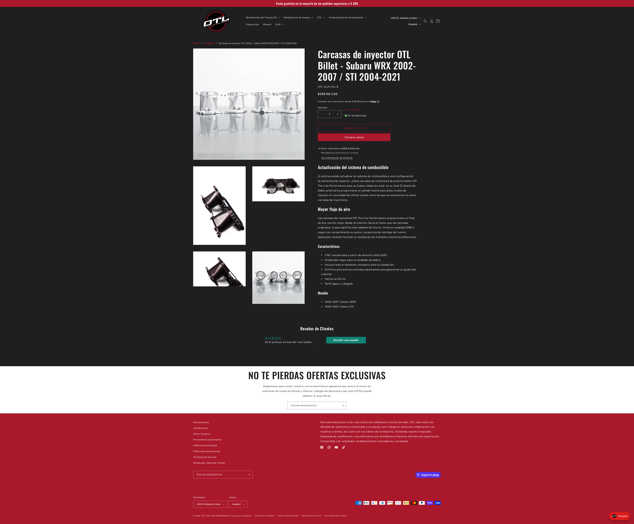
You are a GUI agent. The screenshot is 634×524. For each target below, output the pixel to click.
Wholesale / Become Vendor (209, 463)
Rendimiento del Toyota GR (261, 17)
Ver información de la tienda (337, 157)
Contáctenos (200, 428)
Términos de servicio (204, 457)
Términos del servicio (311, 516)
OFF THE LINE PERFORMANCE (216, 516)
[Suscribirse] (343, 405)
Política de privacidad (288, 516)
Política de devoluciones (206, 451)
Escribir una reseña (346, 340)
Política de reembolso (265, 516)
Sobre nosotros (202, 433)
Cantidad (322, 107)
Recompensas (201, 422)
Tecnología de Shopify (241, 516)
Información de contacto (335, 516)
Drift (278, 24)
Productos (208, 43)
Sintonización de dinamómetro (346, 17)
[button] (425, 21)
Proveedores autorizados (207, 439)
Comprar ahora (354, 137)
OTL (319, 17)
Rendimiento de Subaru (297, 17)
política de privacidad (205, 445)
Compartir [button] (354, 109)
